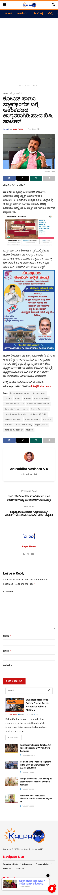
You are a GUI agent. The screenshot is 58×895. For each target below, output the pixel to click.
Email (7, 651)
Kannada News (41, 398)
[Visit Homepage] (28, 5)
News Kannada (32, 419)
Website (7, 666)
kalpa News (18, 129)
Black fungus (39, 393)
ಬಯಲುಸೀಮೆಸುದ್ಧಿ (24, 424)
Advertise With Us (10, 864)
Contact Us (19, 868)
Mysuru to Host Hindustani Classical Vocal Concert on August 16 (36, 799)
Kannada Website (40, 409)
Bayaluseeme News (19, 393)
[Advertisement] (29, 50)
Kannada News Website (16, 409)
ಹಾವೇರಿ (19, 93)
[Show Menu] (4, 5)
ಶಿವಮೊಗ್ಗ (38, 14)
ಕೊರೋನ (47, 419)
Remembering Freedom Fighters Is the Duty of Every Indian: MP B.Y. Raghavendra (35, 765)
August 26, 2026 (28, 755)
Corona (8, 398)
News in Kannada (13, 419)
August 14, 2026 (27, 789)
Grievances (27, 864)
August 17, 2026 (27, 772)
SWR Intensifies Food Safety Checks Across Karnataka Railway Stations (37, 705)
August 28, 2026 (26, 714)
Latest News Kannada (15, 414)
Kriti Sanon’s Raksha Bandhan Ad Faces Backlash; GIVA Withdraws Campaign (35, 748)
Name (7, 636)
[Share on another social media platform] (49, 178)
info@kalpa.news (41, 386)
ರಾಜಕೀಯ (22, 14)
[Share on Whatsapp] (36, 178)
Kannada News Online (38, 403)
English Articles (12, 702)
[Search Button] (53, 5)
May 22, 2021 (33, 129)
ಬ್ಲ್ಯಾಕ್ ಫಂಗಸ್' (41, 424)
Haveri (27, 398)
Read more (14, 737)
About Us (7, 868)
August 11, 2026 (27, 806)
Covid (18, 398)
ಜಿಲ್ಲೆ (50, 14)
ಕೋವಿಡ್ (8, 424)
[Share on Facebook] (9, 178)
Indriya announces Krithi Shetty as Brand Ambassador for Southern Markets (36, 782)
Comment (9, 592)
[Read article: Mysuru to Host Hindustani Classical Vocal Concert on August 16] (11, 798)
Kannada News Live (14, 403)
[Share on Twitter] (22, 178)
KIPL (42, 849)
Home (8, 14)
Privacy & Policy (42, 864)
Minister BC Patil (38, 414)
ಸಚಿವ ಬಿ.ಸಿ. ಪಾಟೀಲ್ (14, 430)
